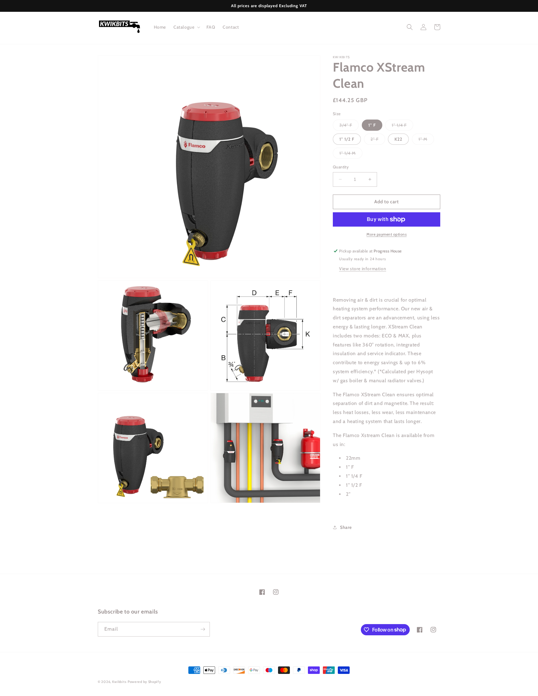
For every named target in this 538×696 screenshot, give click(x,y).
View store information (362, 268)
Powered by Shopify (144, 682)
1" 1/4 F (402, 126)
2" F (377, 140)
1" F (372, 125)
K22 (398, 139)
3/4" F (349, 126)
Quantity (341, 166)
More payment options (386, 234)
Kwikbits (119, 682)
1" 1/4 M (350, 154)
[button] (186, 27)
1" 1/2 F (346, 139)
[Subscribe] (203, 629)
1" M (426, 140)
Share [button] (346, 527)
